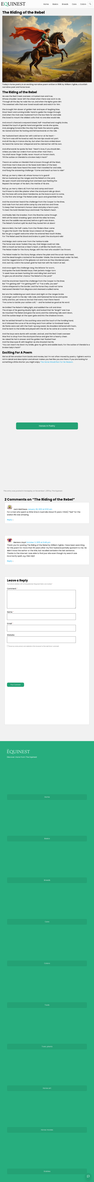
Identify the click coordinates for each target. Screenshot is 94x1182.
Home (46, 4)
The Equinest (57, 491)
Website (10, 635)
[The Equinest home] (13, 4)
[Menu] (90, 4)
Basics (55, 4)
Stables (47, 1171)
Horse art (47, 1088)
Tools (47, 1005)
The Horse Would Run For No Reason (56, 362)
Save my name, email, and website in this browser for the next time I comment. (34, 646)
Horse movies (47, 1130)
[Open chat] (88, 1176)
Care (74, 4)
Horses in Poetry (47, 426)
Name (10, 612)
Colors (83, 4)
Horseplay (28, 491)
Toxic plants (47, 1046)
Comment (12, 588)
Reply (9, 519)
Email (10, 623)
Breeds (65, 4)
